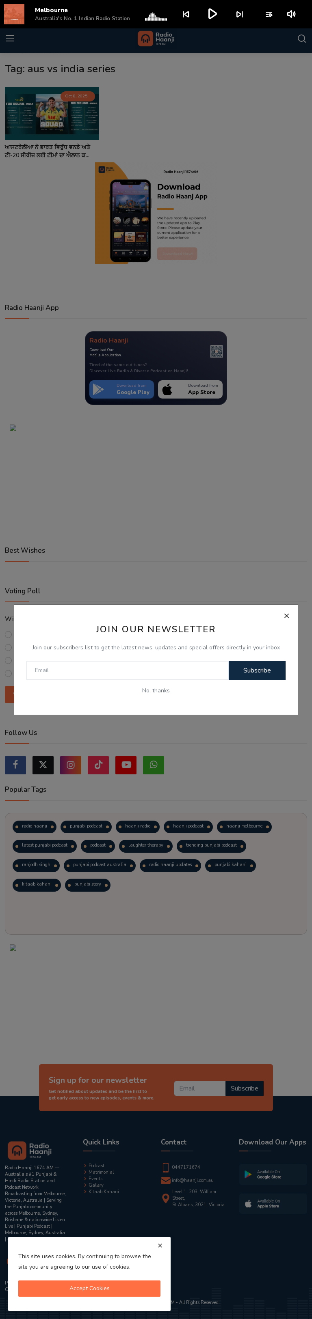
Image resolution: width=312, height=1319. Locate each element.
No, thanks (156, 690)
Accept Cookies (89, 1288)
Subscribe (257, 670)
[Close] (286, 616)
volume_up (292, 14)
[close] (160, 1245)
